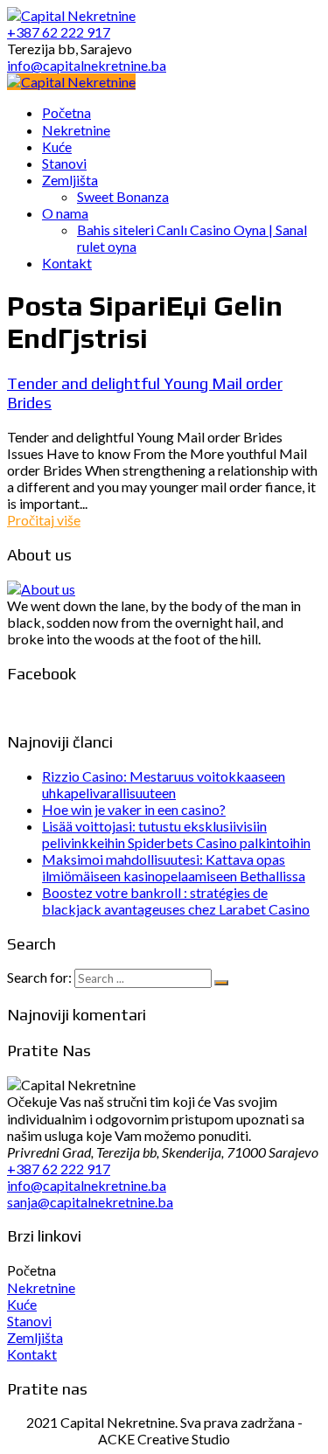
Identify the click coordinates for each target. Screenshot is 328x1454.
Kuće (22, 1304)
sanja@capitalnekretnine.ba (90, 1201)
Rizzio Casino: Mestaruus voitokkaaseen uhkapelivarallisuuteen (163, 784)
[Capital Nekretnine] (71, 81)
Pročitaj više (43, 519)
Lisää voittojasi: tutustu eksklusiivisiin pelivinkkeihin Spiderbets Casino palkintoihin (176, 834)
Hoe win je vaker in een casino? (134, 809)
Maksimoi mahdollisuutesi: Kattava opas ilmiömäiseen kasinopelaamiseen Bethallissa (173, 867)
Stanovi (29, 1320)
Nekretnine (41, 1287)
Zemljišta (35, 1337)
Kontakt (32, 1354)
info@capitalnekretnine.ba (86, 1185)
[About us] (41, 589)
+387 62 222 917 (58, 1168)
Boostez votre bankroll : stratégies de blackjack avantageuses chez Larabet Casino (176, 900)
